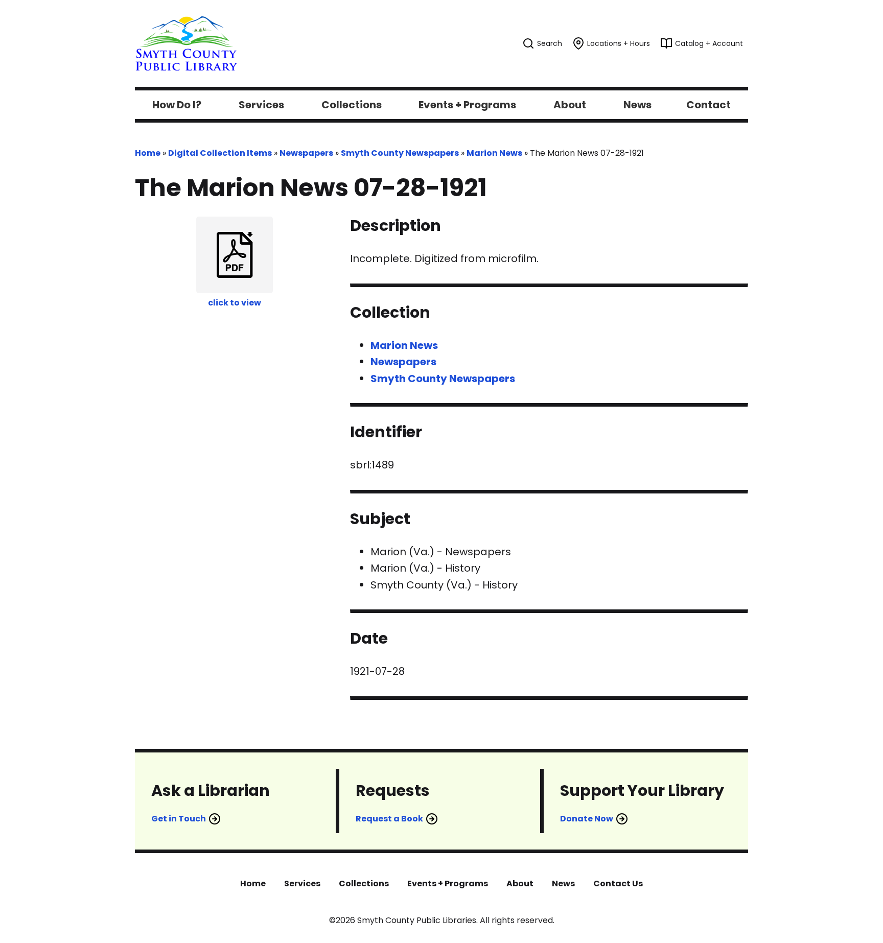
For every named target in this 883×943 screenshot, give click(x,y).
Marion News (494, 153)
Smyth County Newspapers (400, 153)
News (563, 883)
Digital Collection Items (220, 153)
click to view (234, 303)
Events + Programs (447, 883)
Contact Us (618, 883)
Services (302, 883)
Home (147, 153)
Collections (364, 883)
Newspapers (306, 153)
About (519, 883)
